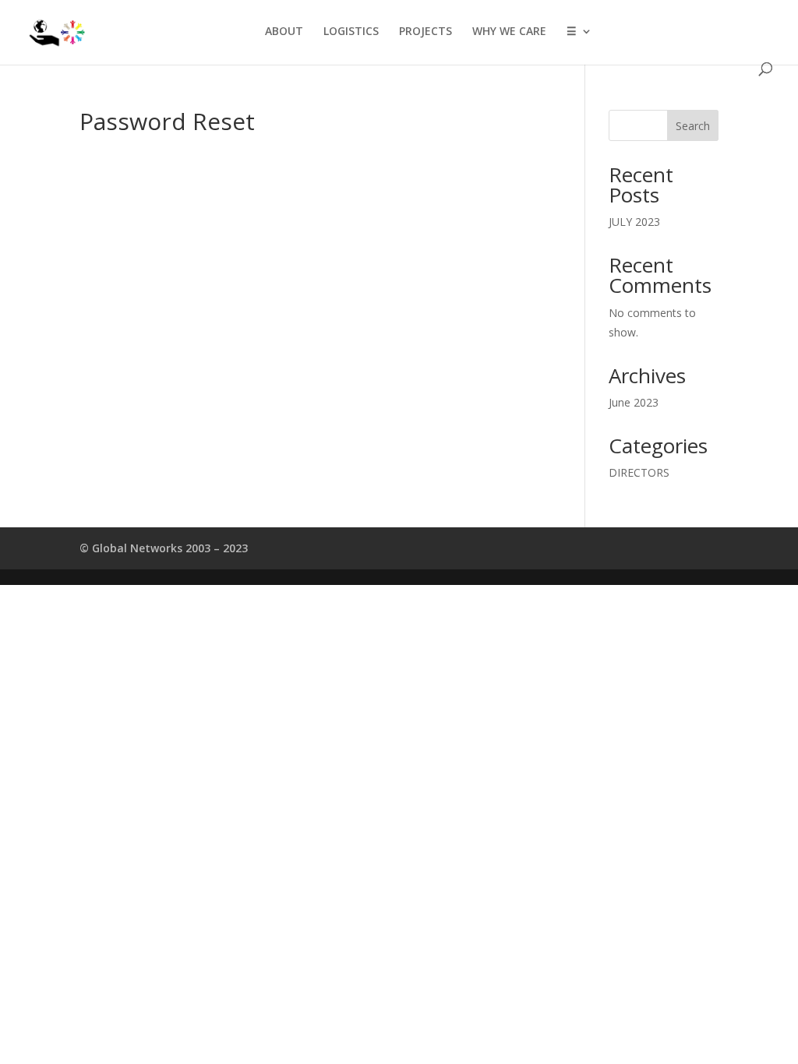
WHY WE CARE (509, 32)
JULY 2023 (634, 221)
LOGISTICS (351, 32)
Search (693, 125)
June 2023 (634, 402)
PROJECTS (425, 32)
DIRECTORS (639, 472)
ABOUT (284, 32)
